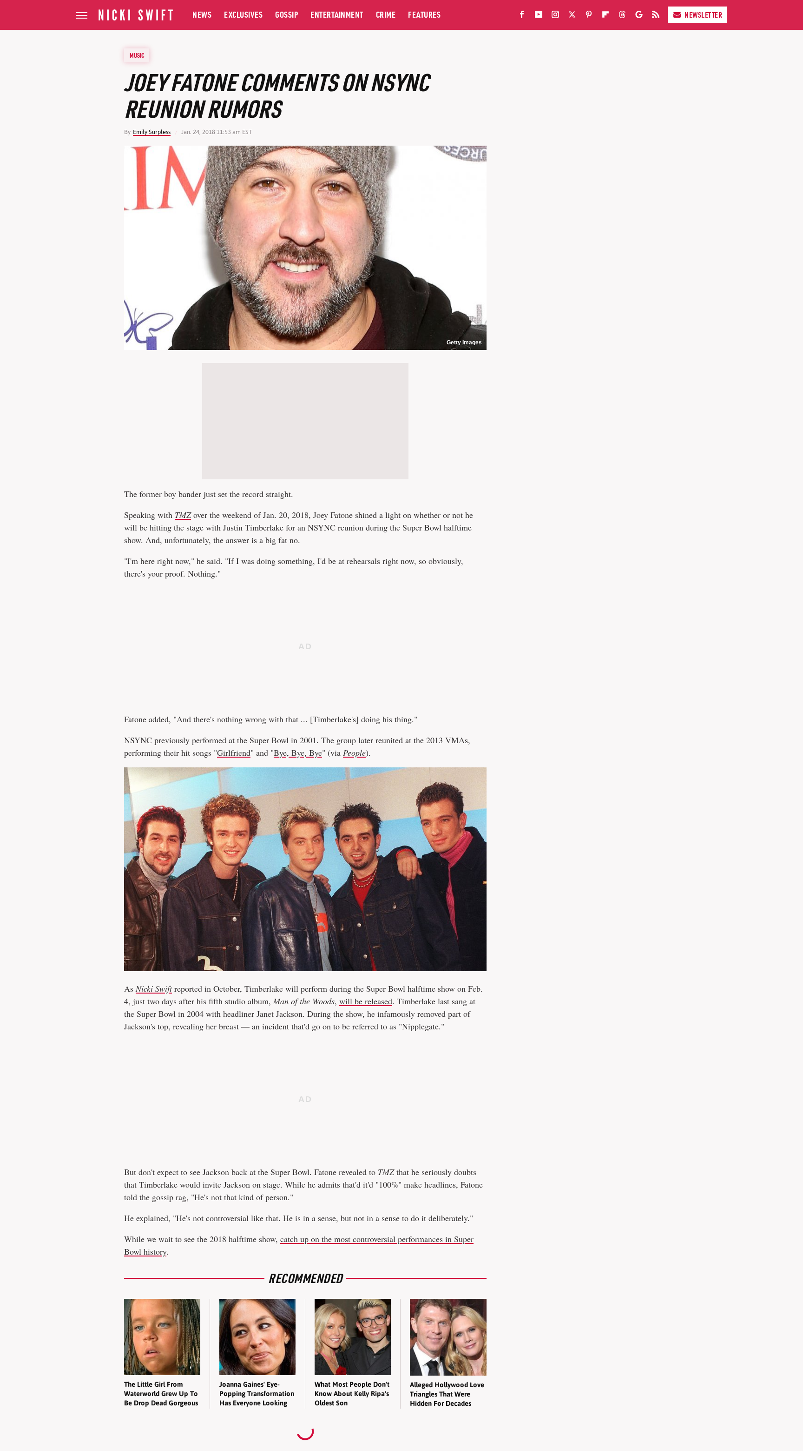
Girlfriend (233, 752)
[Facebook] (522, 16)
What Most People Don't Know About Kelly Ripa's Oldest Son (352, 1393)
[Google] (639, 16)
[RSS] (655, 16)
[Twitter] (572, 16)
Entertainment (336, 14)
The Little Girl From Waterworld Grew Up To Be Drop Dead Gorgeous (161, 1393)
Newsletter (703, 15)
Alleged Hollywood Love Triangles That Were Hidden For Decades (447, 1394)
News (201, 14)
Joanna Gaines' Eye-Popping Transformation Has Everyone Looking (256, 1393)
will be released (365, 1001)
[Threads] (622, 16)
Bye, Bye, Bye (298, 752)
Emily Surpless (152, 131)
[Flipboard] (605, 16)
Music (137, 55)
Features (424, 14)
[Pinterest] (588, 16)
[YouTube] (538, 16)
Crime (386, 14)
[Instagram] (555, 16)
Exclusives (243, 14)
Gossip (286, 14)
